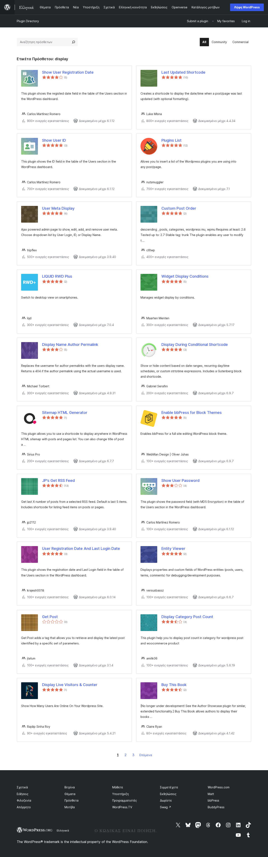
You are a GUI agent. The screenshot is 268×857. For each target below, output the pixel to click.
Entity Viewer (173, 548)
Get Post (50, 617)
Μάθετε (117, 787)
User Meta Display (58, 208)
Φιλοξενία (24, 800)
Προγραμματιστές (124, 800)
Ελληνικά (63, 830)
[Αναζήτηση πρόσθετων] (73, 42)
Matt (211, 794)
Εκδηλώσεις (168, 794)
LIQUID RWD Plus (57, 276)
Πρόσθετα (71, 800)
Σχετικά (22, 787)
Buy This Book (174, 685)
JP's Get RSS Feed (58, 480)
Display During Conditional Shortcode (194, 344)
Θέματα (69, 794)
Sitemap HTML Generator (64, 412)
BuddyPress (216, 807)
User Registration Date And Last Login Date (81, 548)
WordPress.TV (122, 807)
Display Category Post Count (187, 617)
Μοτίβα (69, 807)
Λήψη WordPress (247, 7)
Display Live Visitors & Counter (69, 685)
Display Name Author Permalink (70, 344)
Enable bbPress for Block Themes (191, 412)
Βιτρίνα (69, 787)
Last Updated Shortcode (183, 72)
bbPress (213, 800)
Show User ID (54, 140)
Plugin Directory (28, 21)
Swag (165, 807)
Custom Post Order (178, 208)
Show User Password (180, 480)
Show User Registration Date (68, 72)
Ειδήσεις (22, 794)
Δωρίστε (166, 800)
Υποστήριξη (120, 794)
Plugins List (171, 140)
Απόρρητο (24, 807)
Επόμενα (145, 755)
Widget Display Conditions (185, 276)
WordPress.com (218, 787)
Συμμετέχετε (169, 787)
